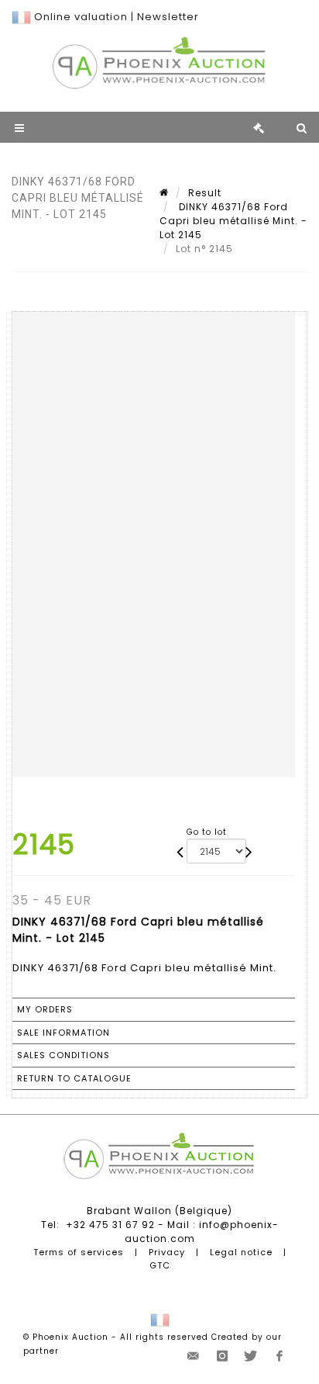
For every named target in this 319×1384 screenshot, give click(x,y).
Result (204, 192)
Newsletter (168, 16)
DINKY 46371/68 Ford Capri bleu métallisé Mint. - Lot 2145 (233, 220)
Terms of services (78, 1252)
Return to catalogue (74, 1078)
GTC (159, 1265)
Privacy (167, 1252)
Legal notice (241, 1252)
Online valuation (81, 16)
